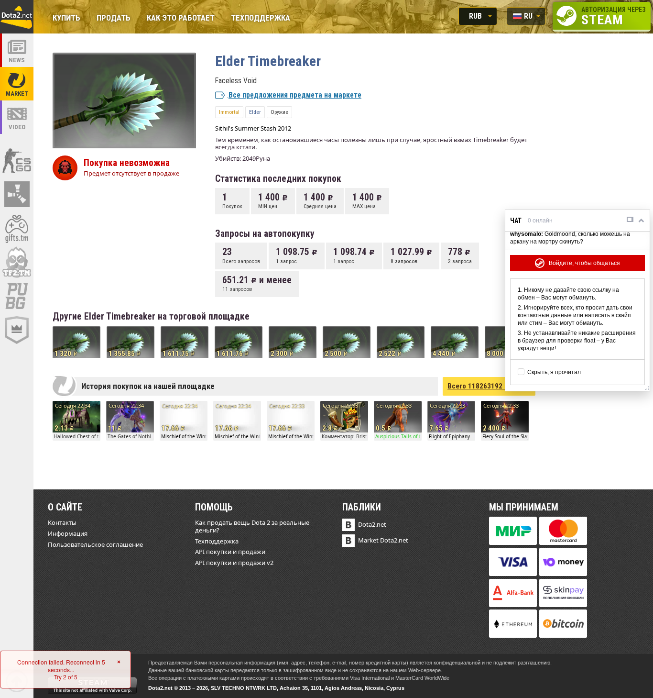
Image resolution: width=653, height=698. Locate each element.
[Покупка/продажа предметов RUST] (16, 194)
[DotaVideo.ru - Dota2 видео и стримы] (16, 117)
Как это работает (181, 18)
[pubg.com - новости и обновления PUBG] (16, 296)
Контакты (62, 522)
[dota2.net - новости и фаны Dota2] (16, 50)
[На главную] (16, 16)
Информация (67, 533)
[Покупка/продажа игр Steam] (16, 228)
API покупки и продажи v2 (234, 562)
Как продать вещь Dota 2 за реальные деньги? (252, 526)
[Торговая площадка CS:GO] (16, 160)
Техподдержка (260, 18)
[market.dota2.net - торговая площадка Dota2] (16, 83)
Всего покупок (489, 386)
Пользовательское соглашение (95, 544)
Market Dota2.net (383, 540)
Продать (114, 18)
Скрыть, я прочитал (554, 372)
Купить (66, 18)
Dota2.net (372, 524)
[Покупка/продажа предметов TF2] (16, 262)
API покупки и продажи (230, 551)
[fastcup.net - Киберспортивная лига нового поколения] (16, 330)
